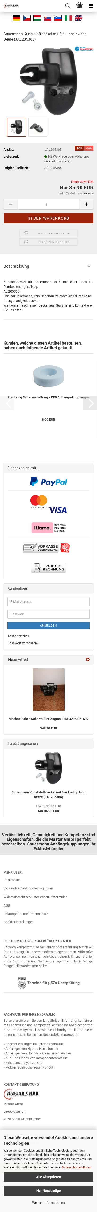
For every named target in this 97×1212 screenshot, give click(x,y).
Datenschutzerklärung (76, 1167)
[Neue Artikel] (88, 660)
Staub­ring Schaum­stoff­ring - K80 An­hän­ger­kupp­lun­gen (48, 397)
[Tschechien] (27, 18)
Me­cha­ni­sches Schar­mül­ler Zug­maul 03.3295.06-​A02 (49, 719)
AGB (7, 905)
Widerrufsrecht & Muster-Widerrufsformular (35, 897)
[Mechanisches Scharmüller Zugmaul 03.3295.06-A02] (49, 689)
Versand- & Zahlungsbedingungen (28, 888)
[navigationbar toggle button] (91, 6)
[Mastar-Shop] (9, 6)
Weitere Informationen (48, 1202)
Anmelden (48, 625)
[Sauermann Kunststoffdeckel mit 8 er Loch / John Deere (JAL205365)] (48, 81)
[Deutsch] (16, 18)
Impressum (12, 880)
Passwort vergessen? (23, 643)
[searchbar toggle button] (67, 6)
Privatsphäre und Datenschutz (26, 914)
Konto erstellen (18, 636)
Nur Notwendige (48, 1191)
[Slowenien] (58, 18)
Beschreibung (16, 266)
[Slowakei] (47, 18)
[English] (78, 18)
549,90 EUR (48, 728)
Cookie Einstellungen (19, 922)
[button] (11, 204)
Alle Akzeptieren (48, 1177)
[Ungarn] (37, 18)
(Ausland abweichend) (57, 161)
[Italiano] (68, 18)
